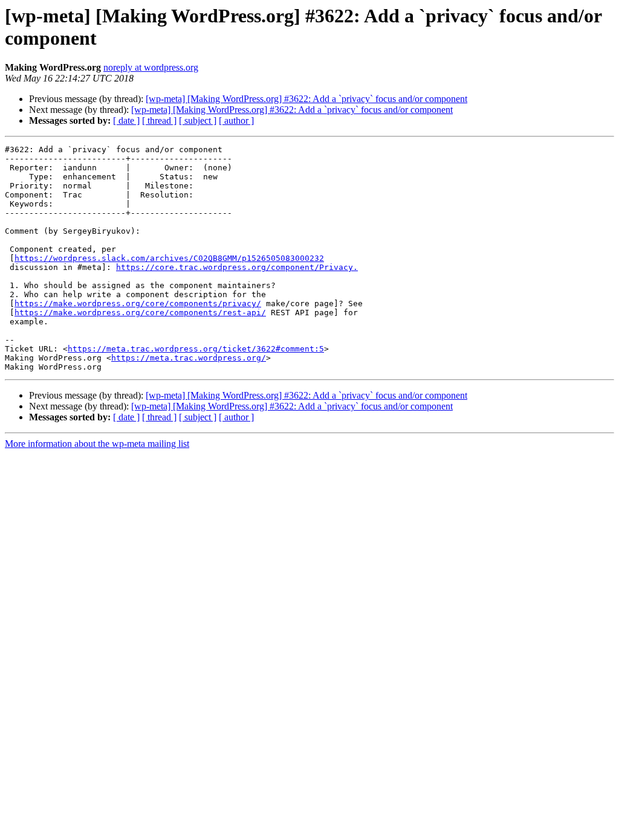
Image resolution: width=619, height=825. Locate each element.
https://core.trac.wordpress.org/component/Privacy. (237, 267)
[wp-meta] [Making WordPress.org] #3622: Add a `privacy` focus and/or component (306, 99)
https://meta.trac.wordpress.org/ (188, 357)
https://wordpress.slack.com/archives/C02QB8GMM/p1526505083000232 (169, 258)
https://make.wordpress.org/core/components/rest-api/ (140, 312)
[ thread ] (159, 120)
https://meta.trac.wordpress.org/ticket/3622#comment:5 (196, 348)
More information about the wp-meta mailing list (97, 443)
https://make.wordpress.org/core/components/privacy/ (138, 303)
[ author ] (236, 120)
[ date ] (126, 120)
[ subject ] (197, 120)
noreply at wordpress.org (150, 67)
